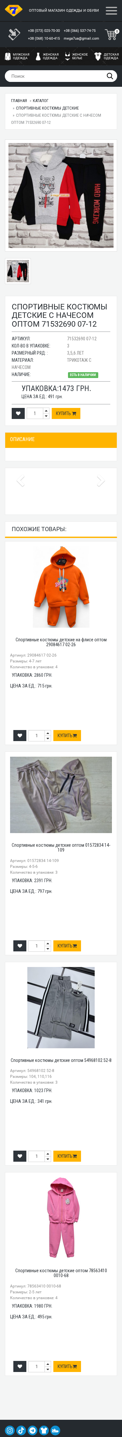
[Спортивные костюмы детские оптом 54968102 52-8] (61, 1007)
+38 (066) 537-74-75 (80, 31)
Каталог (40, 100)
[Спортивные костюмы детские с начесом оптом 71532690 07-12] (61, 195)
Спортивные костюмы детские (47, 108)
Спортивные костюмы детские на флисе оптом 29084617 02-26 (61, 642)
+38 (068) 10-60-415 (44, 38)
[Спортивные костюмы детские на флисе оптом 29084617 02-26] (61, 587)
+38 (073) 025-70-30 (44, 31)
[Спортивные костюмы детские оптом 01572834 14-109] (61, 795)
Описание (22, 439)
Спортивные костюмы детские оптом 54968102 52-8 (61, 1060)
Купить (64, 413)
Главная (19, 100)
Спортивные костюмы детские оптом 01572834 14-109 (61, 848)
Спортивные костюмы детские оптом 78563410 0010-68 (61, 1273)
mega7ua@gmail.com (81, 38)
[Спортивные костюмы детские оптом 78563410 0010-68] (61, 1218)
